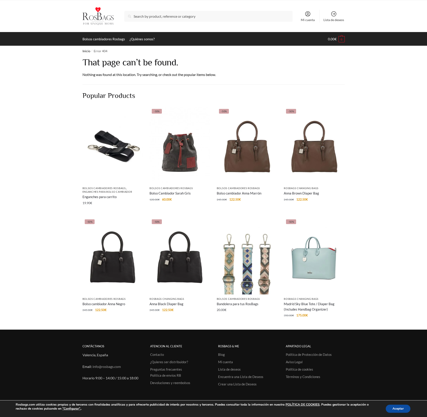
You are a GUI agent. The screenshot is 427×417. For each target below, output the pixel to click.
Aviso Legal (294, 362)
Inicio (86, 51)
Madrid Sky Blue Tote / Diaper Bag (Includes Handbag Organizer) (309, 306)
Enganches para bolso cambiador (107, 191)
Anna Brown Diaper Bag (301, 193)
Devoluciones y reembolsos (170, 383)
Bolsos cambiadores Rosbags (104, 188)
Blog (221, 354)
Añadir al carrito (112, 212)
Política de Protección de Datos (309, 354)
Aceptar (398, 408)
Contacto (157, 354)
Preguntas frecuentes (166, 369)
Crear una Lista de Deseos (237, 384)
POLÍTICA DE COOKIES (303, 404)
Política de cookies (299, 369)
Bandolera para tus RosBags (237, 304)
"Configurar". (71, 409)
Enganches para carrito (99, 197)
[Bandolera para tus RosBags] (247, 255)
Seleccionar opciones (247, 324)
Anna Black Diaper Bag (166, 304)
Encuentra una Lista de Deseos (240, 377)
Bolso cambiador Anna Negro (103, 304)
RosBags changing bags (301, 188)
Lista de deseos (333, 20)
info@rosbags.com (107, 366)
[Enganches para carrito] (112, 145)
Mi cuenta (308, 20)
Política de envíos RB (165, 375)
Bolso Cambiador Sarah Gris (170, 193)
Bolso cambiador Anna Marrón (239, 193)
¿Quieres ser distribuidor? (169, 362)
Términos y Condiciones (303, 377)
